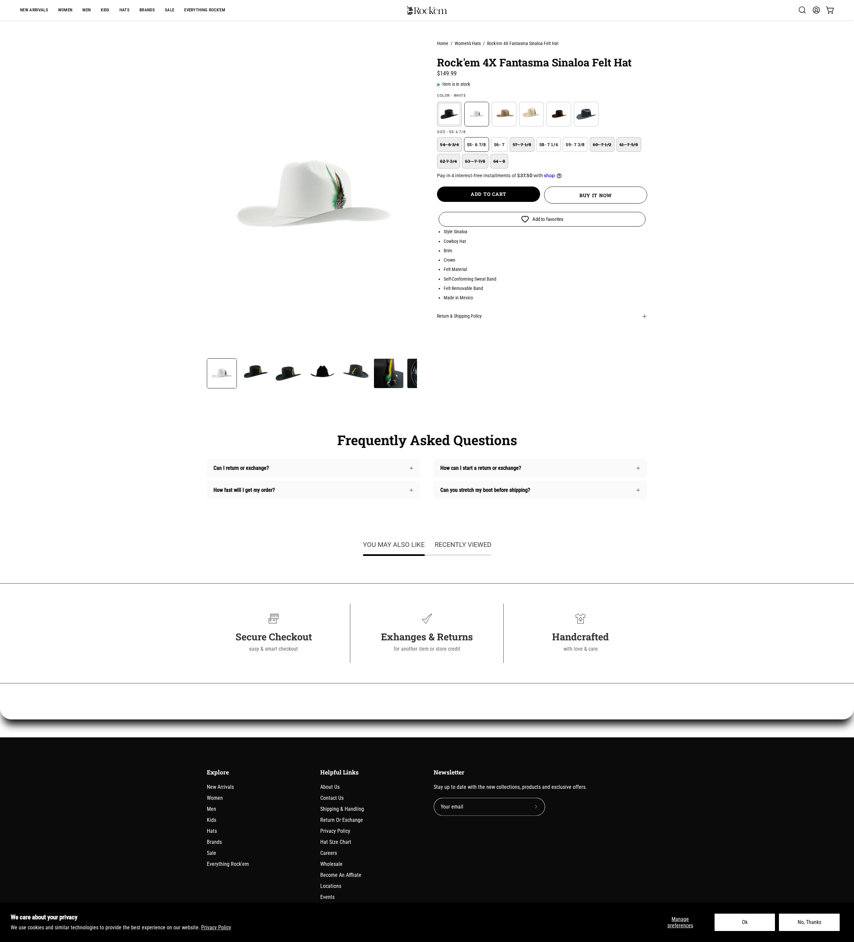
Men (211, 809)
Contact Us (332, 798)
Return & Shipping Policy (459, 316)
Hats (212, 831)
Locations (330, 886)
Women (215, 798)
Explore (218, 772)
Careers (328, 853)
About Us (330, 787)
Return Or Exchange (341, 820)
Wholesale (331, 864)
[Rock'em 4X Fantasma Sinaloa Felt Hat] (222, 373)
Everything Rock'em (228, 864)
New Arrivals (220, 787)
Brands (214, 842)
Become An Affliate (340, 875)
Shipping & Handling (342, 809)
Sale (211, 853)
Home (442, 43)
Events (327, 897)
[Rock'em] (427, 10)
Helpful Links (339, 772)
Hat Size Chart (335, 842)
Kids (211, 820)
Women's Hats (468, 43)
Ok (745, 922)
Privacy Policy (216, 927)
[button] (147, 10)
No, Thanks (809, 922)
